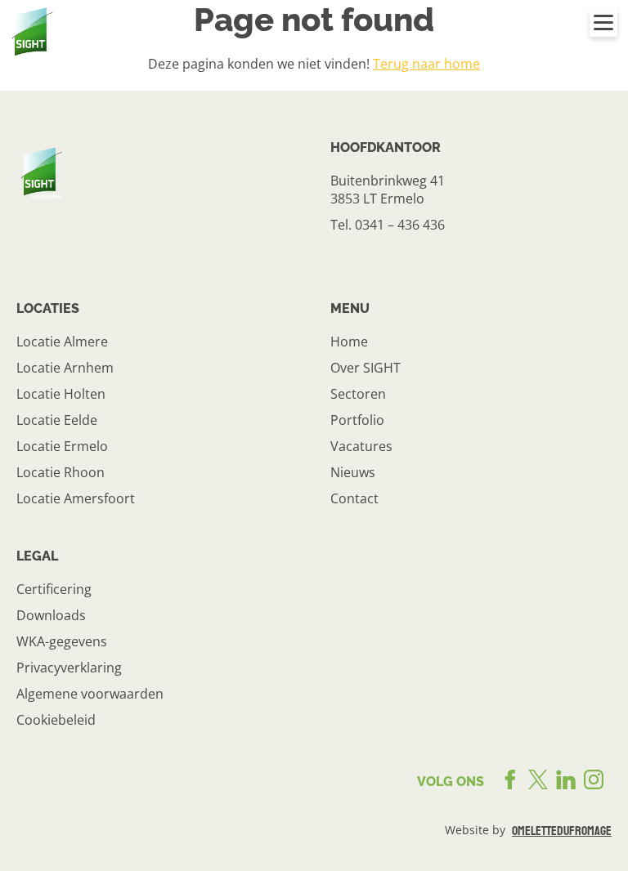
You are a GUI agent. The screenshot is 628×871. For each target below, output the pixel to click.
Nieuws (352, 472)
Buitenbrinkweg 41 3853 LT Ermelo (387, 190)
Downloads (51, 615)
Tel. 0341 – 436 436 (387, 225)
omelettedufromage (562, 831)
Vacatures (361, 446)
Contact (354, 498)
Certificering (54, 589)
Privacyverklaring (69, 668)
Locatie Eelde (56, 420)
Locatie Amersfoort (75, 498)
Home (349, 342)
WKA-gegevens (61, 641)
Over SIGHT (365, 368)
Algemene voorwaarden (90, 694)
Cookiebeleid (56, 720)
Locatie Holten (60, 394)
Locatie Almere (62, 342)
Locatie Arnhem (65, 368)
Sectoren (358, 394)
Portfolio (357, 420)
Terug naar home (426, 64)
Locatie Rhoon (60, 472)
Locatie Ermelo (62, 446)
